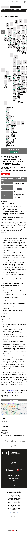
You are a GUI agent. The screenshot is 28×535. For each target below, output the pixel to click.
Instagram (9, 476)
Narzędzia (13, 2)
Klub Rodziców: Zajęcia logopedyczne (7, 114)
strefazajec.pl (11, 390)
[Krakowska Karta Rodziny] (10, 512)
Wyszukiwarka (8, 2)
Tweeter (16, 476)
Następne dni (18, 16)
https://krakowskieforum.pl (17, 435)
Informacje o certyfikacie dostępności (14, 520)
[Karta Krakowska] (17, 512)
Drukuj (13, 441)
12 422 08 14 (14, 464)
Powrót (21, 441)
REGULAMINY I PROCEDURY (14, 478)
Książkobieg (7, 107)
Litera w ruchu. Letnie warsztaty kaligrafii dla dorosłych (18, 96)
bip (19, 470)
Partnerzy (14, 480)
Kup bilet (19, 188)
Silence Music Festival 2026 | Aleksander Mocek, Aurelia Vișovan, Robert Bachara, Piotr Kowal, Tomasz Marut (7, 137)
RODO (14, 485)
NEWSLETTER (14, 487)
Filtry (15, 152)
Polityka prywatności (14, 483)
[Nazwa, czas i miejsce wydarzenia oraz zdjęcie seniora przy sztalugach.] (14, 171)
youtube (19, 476)
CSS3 (14, 525)
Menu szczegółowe (21, 2)
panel (25, 2)
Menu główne (17, 2)
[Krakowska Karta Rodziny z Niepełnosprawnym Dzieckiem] (14, 512)
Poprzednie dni (2, 16)
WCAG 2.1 (18, 525)
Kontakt (14, 445)
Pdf (5, 441)
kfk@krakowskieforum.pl (9, 433)
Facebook (12, 476)
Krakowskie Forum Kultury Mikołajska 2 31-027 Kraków (19, 196)
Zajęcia (15, 191)
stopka (10, 454)
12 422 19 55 (14, 466)
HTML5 (12, 525)
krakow (10, 470)
